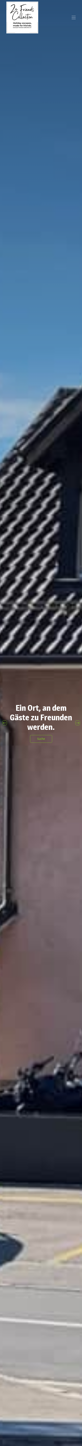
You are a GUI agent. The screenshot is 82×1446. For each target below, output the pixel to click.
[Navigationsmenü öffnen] (74, 17)
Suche (41, 738)
